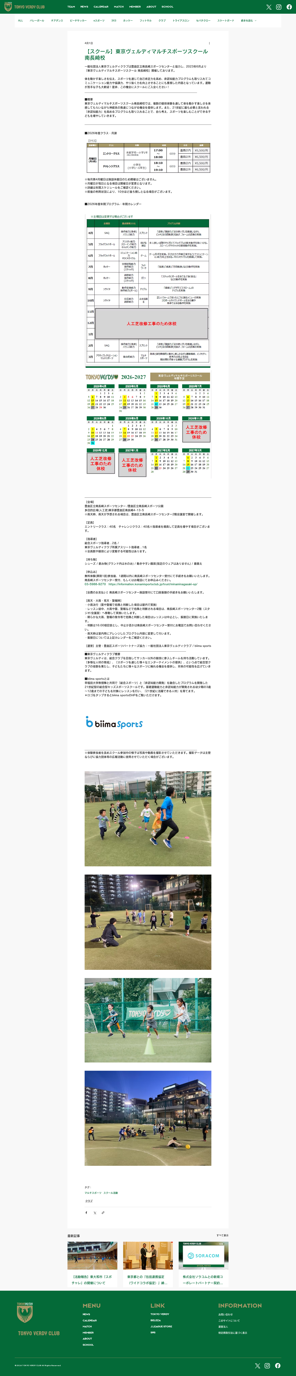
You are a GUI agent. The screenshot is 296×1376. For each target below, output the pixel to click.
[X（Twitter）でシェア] (94, 1212)
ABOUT (87, 1339)
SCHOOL (88, 1345)
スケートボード (225, 20)
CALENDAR (90, 1320)
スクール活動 (110, 1193)
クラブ (162, 20)
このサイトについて (229, 1320)
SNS (153, 1332)
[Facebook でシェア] (86, 1212)
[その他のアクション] (209, 43)
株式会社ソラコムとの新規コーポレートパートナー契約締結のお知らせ (203, 1280)
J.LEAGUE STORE (161, 1326)
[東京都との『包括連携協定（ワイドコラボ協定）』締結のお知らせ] (148, 1256)
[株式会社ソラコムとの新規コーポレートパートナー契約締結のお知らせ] (204, 1256)
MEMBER (88, 1333)
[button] (71, 7)
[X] (268, 6)
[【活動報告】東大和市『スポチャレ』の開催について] (92, 1256)
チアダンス (57, 20)
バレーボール (37, 20)
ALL (20, 20)
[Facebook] (289, 6)
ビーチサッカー (78, 20)
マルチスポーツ (93, 1193)
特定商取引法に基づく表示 (232, 1333)
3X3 (113, 20)
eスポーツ (99, 20)
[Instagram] (278, 6)
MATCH (87, 1326)
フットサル (146, 20)
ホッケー (128, 20)
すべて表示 (223, 1235)
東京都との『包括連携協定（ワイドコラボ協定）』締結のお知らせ (147, 1280)
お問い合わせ (225, 1314)
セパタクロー (203, 20)
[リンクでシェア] (103, 1212)
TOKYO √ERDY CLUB (39, 1333)
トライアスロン (180, 20)
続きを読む (247, 20)
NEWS (86, 1314)
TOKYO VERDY (160, 1314)
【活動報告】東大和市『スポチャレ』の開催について (92, 1280)
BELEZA (156, 1320)
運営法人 (223, 1326)
